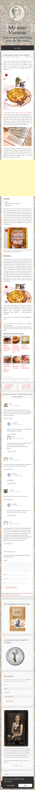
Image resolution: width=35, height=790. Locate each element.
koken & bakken (20, 378)
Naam (5, 574)
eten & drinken (12, 378)
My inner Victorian (17, 30)
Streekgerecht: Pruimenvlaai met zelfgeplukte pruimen (7, 368)
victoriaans (26, 379)
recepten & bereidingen (17, 379)
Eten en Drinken (8, 377)
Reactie (6, 560)
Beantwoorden (8, 418)
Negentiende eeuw (7, 379)
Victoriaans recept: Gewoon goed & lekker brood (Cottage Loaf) (16, 349)
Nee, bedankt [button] (11, 785)
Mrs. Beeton (27, 378)
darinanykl (11, 490)
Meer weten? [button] (8, 781)
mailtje (5, 762)
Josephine (15, 57)
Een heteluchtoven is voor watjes (16, 366)
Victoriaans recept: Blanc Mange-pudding (25, 347)
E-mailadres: (7, 692)
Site (4, 583)
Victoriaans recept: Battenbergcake (25, 366)
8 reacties (29, 57)
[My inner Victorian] (17, 21)
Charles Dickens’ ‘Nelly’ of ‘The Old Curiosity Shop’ (26, 386)
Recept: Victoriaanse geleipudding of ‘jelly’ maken (7, 348)
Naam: (5, 684)
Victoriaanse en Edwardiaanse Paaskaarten (9, 386)
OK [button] (25, 785)
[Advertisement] (17, 178)
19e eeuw (7, 378)
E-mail (5, 579)
